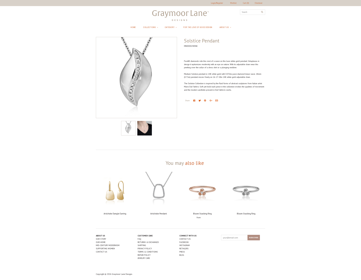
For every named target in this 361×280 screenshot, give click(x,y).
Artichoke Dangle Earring (115, 213)
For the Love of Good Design (197, 27)
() (246, 3)
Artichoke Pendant (158, 213)
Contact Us (101, 252)
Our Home (100, 242)
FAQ (139, 239)
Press (182, 252)
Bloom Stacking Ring (202, 213)
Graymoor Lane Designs (122, 274)
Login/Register (217, 3)
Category (170, 27)
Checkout (258, 3)
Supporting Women (105, 248)
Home (133, 27)
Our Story (101, 239)
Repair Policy (144, 255)
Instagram (184, 245)
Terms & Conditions (148, 252)
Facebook (184, 242)
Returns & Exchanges (148, 242)
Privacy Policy (145, 248)
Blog (181, 255)
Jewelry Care (144, 258)
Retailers (184, 248)
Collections (149, 27)
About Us (224, 27)
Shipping (142, 245)
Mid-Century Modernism (107, 245)
